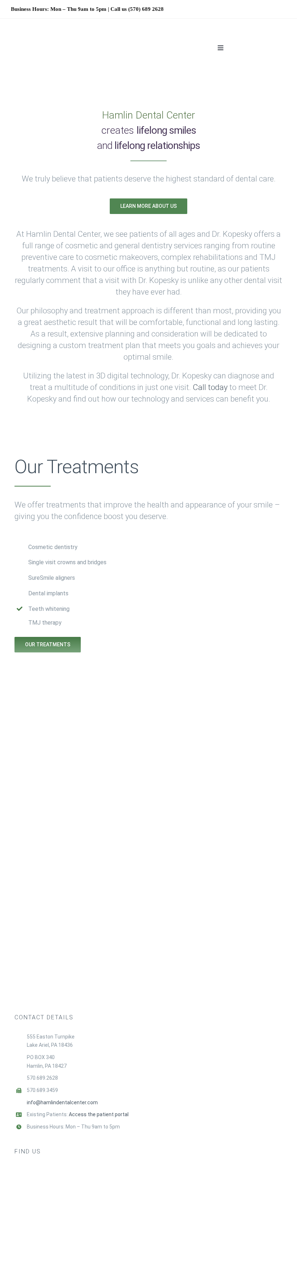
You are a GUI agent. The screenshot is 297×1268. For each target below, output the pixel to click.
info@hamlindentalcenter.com (62, 1102)
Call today (211, 387)
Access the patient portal (99, 1114)
